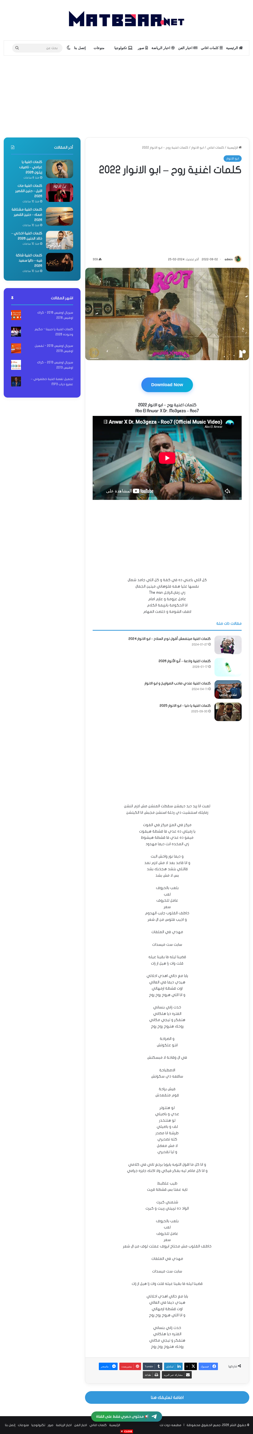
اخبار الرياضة (161, 48)
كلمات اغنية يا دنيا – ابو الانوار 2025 (185, 705)
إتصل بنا (80, 48)
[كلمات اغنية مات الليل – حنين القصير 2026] (59, 192)
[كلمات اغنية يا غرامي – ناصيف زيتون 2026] (59, 169)
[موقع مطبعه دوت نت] (126, 20)
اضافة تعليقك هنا (167, 1397)
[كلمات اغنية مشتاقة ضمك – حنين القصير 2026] (59, 216)
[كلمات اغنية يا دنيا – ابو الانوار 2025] (228, 712)
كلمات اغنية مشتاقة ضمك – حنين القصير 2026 (27, 215)
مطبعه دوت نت (170, 1425)
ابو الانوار (197, 147)
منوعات (99, 48)
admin (229, 259)
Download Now (167, 384)
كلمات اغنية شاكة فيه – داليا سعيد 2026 (29, 260)
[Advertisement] (126, 95)
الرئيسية (232, 48)
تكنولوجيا (121, 48)
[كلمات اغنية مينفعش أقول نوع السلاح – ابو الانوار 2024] (228, 645)
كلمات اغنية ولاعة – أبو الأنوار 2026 (185, 661)
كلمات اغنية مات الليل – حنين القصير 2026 (28, 191)
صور (141, 48)
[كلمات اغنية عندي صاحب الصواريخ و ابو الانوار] (228, 689)
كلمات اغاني (210, 48)
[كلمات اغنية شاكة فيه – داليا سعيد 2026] (59, 262)
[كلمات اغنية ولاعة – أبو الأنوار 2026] (228, 667)
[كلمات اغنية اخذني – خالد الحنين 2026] (59, 240)
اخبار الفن (185, 48)
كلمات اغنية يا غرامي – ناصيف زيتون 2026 (30, 167)
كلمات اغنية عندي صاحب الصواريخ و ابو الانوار (178, 683)
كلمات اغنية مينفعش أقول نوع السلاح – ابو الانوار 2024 (169, 639)
